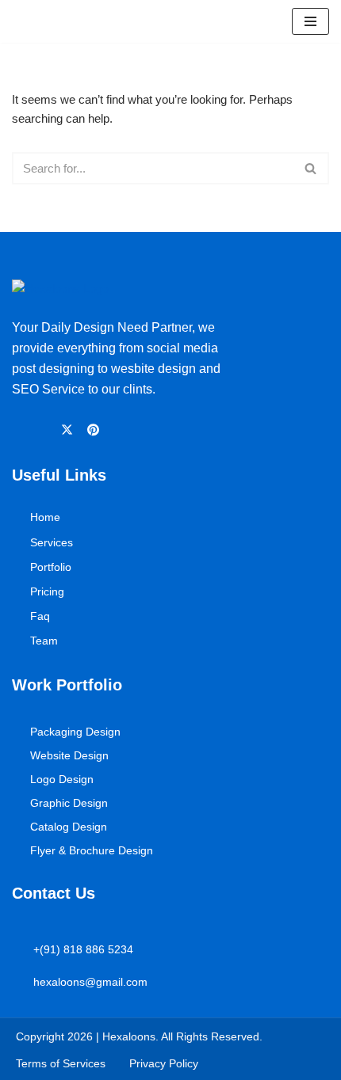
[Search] (311, 168)
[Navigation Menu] (310, 21)
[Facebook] (19, 429)
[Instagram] (44, 429)
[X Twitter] (69, 429)
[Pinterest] (95, 429)
